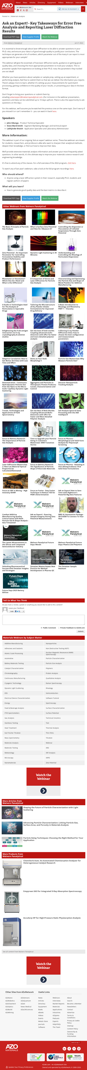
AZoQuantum (26, 1001)
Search (69, 1001)
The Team (56, 1027)
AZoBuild (8, 1009)
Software (41, 1027)
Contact (70, 1009)
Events (40, 1018)
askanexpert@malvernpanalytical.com (26, 97)
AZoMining (9, 1012)
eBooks (41, 1012)
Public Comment (49, 628)
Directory (41, 2)
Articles (41, 1001)
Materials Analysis (18, 16)
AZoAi (23, 1004)
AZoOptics (9, 1007)
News (40, 998)
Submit (80, 631)
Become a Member (74, 1004)
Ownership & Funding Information (72, 1034)
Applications (57, 1009)
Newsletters (71, 1007)
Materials (56, 1007)
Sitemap (70, 1026)
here (54, 111)
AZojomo (56, 1015)
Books (40, 1009)
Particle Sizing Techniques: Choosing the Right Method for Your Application (53, 839)
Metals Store (43, 1021)
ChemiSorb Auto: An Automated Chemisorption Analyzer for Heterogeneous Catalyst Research (52, 861)
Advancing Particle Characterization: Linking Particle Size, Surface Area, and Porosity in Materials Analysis (50, 823)
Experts (55, 1021)
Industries (56, 1012)
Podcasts (56, 1018)
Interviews (56, 1001)
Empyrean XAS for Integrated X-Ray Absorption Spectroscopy (52, 891)
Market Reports (58, 1004)
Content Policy (72, 1029)
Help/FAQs (57, 1024)
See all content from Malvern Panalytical (18, 952)
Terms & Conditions (71, 1016)
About (69, 998)
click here (72, 163)
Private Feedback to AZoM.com (72, 628)
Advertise (70, 1012)
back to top (75, 1042)
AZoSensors (25, 998)
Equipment (42, 1007)
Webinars (56, 998)
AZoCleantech (10, 1004)
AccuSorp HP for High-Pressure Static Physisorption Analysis (52, 918)
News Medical (26, 1007)
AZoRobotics (10, 1001)
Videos (40, 1015)
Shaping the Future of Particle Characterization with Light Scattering (50, 808)
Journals (41, 1024)
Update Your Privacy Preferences (20, 1067)
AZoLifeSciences (27, 1009)
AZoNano (8, 998)
